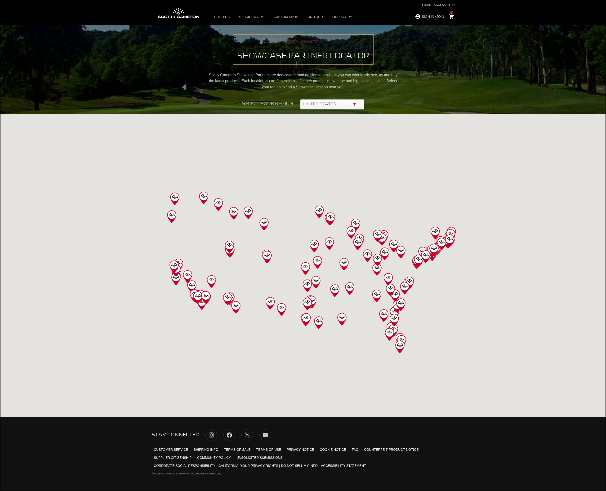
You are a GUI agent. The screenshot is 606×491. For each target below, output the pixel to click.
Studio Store (251, 17)
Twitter (247, 435)
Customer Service (171, 449)
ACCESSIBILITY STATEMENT (343, 466)
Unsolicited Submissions (259, 457)
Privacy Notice (300, 449)
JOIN (440, 16)
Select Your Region (267, 104)
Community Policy (214, 457)
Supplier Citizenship (173, 457)
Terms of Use (268, 449)
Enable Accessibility (438, 5)
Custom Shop (285, 17)
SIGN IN (428, 16)
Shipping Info (206, 449)
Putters (222, 17)
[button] (377, 269)
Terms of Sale (237, 449)
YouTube (265, 435)
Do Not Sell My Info (299, 466)
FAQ (355, 449)
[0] (451, 17)
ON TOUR (315, 17)
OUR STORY (342, 17)
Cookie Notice (333, 449)
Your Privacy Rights (259, 466)
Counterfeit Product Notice (391, 449)
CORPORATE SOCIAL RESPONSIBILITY (184, 466)
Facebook (229, 435)
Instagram (211, 435)
